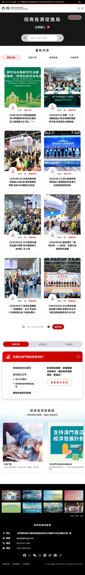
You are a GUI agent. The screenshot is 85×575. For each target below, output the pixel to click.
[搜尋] (79, 8)
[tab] (16, 344)
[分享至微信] (34, 555)
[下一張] (80, 449)
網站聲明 (16, 564)
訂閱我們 (26, 564)
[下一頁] (48, 326)
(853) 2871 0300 (23, 543)
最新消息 (11, 57)
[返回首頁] (5, 8)
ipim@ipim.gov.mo (25, 538)
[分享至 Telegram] (44, 555)
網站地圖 (6, 564)
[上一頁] (23, 326)
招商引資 (32, 57)
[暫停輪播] (77, 516)
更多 (79, 2)
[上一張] (5, 449)
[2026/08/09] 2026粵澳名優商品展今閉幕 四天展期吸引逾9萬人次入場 (25, 2)
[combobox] (43, 38)
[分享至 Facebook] (24, 555)
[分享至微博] (50, 555)
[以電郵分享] (55, 555)
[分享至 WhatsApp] (39, 555)
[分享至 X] (29, 555)
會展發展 (53, 57)
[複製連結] (60, 555)
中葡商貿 (74, 57)
